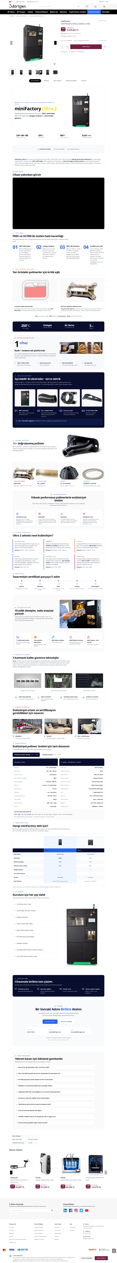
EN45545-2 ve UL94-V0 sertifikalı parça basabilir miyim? (34, 1086)
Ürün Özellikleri (35, 80)
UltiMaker (13, 1178)
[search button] (78, 6)
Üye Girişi (72, 1230)
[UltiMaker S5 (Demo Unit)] (20, 1164)
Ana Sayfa (11, 16)
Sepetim (56, 1239)
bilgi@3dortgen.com (88, 1238)
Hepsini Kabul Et (101, 1258)
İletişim (56, 1236)
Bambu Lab (64, 1178)
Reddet (15, 1260)
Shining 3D (39, 1178)
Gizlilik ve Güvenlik (39, 1239)
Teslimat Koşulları (38, 1227)
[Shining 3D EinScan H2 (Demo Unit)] (96, 1164)
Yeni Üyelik (72, 1227)
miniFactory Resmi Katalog (26, 754)
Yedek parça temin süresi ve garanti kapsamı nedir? (34, 1104)
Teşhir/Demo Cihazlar (77, 12)
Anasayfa (56, 1227)
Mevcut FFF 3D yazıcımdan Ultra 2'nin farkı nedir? (33, 1067)
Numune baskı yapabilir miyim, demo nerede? (32, 1123)
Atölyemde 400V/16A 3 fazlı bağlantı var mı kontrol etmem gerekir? (38, 1092)
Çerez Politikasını (50, 1259)
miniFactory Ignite (44, 887)
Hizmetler (106, 12)
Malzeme (11, 1233)
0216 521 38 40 (30, 1032)
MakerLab (54, 12)
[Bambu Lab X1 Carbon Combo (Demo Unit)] (71, 1164)
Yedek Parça (12, 1242)
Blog (107, 1)
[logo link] (17, 6)
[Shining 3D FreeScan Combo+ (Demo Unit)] (45, 1164)
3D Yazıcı (11, 12)
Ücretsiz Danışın (66, 1021)
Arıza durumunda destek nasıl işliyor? (29, 1110)
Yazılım (30, 12)
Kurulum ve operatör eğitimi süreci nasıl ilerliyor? (33, 1098)
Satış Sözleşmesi (38, 1233)
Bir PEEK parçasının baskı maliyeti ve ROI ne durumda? (35, 1079)
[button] (31, 65)
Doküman (46, 80)
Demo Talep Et (57, 80)
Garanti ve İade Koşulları (40, 1236)
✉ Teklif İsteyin (50, 1021)
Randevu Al (101, 1)
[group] (33, 43)
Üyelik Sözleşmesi (38, 1230)
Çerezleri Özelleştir (86, 1258)
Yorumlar (83, 80)
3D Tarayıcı (21, 12)
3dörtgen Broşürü (51, 754)
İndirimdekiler (57, 1233)
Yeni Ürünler (57, 1230)
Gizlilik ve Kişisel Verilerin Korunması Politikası (32, 1259)
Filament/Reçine (41, 12)
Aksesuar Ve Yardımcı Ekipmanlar (17, 1239)
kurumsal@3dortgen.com (78, 1032)
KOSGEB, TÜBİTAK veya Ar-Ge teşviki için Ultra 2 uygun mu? (36, 1116)
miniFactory (65, 21)
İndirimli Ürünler (94, 12)
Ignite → (80, 850)
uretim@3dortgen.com (55, 1032)
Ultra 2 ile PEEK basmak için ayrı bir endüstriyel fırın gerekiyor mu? (38, 1073)
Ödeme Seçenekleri (71, 80)
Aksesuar (63, 12)
